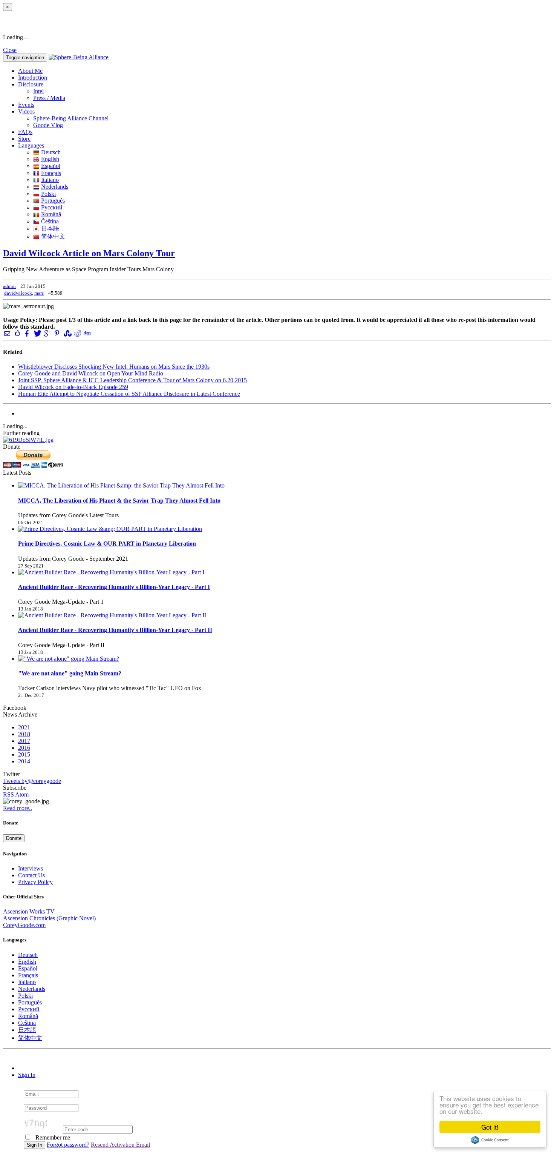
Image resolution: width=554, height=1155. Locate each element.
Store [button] (24, 138)
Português (53, 200)
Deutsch (51, 152)
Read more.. (17, 808)
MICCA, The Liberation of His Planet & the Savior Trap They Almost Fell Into (119, 500)
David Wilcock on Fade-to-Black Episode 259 (73, 387)
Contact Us (31, 875)
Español (50, 166)
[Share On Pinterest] (57, 333)
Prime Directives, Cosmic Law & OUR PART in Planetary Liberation (107, 543)
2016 (24, 747)
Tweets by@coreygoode (32, 781)
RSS (8, 794)
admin (9, 286)
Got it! (490, 1127)
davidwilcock (18, 293)
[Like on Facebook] (17, 333)
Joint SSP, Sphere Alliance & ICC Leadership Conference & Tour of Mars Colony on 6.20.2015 (132, 380)
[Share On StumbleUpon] (67, 333)
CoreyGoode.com (24, 925)
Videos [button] (26, 111)
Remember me (52, 1137)
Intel (38, 91)
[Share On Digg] (87, 333)
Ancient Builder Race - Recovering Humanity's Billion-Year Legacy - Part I (114, 587)
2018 (24, 734)
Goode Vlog (48, 125)
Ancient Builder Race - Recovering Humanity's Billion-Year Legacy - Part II (115, 630)
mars (39, 293)
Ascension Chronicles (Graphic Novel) (49, 918)
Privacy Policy (35, 882)
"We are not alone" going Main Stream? (69, 673)
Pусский (52, 207)
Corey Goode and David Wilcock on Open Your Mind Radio (90, 373)
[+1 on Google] (47, 333)
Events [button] (26, 105)
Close (10, 50)
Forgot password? (68, 1144)
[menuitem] (292, 91)
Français (51, 173)
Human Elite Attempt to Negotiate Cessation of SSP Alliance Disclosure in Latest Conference (129, 394)
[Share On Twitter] (37, 333)
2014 (24, 761)
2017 (24, 741)
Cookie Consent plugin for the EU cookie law (490, 1140)
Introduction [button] (32, 77)
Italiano (50, 180)
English (50, 159)
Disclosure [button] (30, 84)
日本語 (50, 228)
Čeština (50, 221)
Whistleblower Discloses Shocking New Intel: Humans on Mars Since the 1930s (114, 366)
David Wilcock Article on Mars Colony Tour (89, 253)
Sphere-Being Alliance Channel (71, 118)
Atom (22, 794)
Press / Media (49, 98)
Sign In (26, 1075)
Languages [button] (31, 145)
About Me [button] (30, 71)
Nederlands (54, 186)
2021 (24, 727)
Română (51, 214)
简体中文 (53, 236)
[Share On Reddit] (77, 333)
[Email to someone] (7, 333)
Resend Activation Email (120, 1144)
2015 (24, 754)
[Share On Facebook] (27, 333)
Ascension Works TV (29, 911)
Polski (48, 194)
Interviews (30, 868)
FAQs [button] (25, 132)
